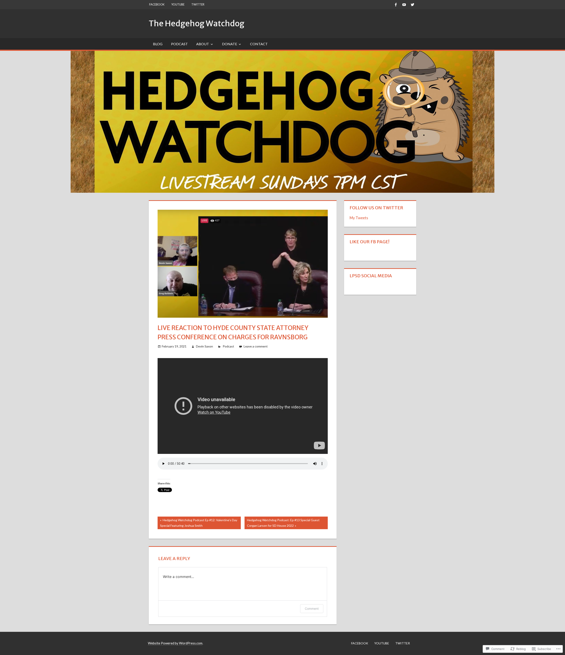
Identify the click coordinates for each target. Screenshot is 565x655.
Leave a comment (256, 346)
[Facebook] (395, 4)
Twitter (197, 4)
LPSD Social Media (371, 275)
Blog (157, 44)
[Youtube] (404, 4)
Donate (229, 44)
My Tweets (359, 217)
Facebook (156, 4)
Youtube (178, 4)
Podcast (179, 44)
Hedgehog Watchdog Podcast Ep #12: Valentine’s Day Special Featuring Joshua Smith (197, 522)
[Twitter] (412, 4)
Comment (312, 608)
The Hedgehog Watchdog (196, 23)
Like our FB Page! (369, 241)
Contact (259, 44)
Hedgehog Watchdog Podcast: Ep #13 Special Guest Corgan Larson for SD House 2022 (282, 522)
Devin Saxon (204, 346)
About (202, 44)
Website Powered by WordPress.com (175, 643)
